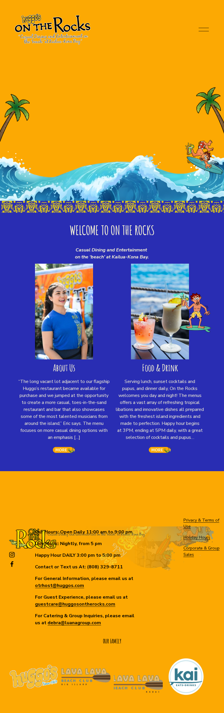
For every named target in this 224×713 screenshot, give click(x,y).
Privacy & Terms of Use (201, 523)
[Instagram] (12, 555)
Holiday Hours (196, 537)
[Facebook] (12, 564)
